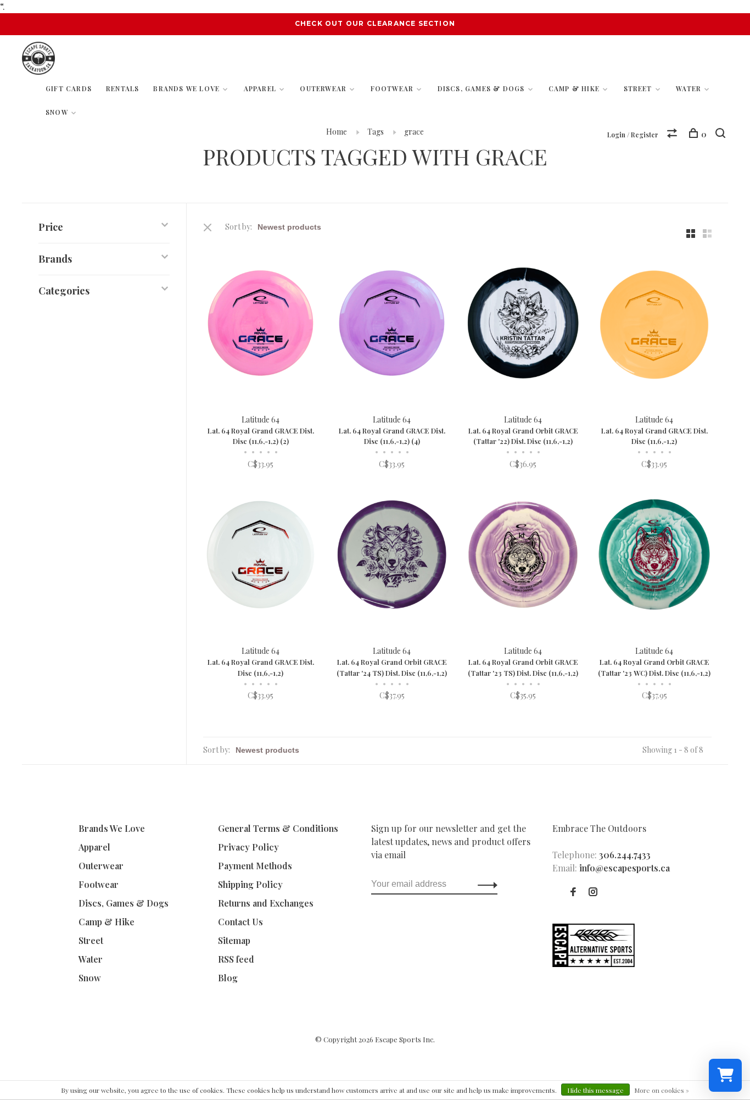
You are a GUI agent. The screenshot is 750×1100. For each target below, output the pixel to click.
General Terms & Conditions (278, 828)
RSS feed (236, 959)
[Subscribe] (484, 884)
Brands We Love (186, 88)
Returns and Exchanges (266, 903)
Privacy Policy (248, 847)
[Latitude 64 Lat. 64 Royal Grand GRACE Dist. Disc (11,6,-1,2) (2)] (260, 324)
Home (336, 131)
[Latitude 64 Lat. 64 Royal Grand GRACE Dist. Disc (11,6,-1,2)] (654, 324)
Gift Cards (69, 88)
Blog (228, 978)
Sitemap (234, 940)
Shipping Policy (250, 884)
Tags (375, 131)
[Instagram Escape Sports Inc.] (593, 892)
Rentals (122, 88)
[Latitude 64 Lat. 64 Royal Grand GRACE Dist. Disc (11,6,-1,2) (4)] (391, 324)
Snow (57, 112)
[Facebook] (573, 892)
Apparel (260, 88)
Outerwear (323, 88)
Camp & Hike (574, 88)
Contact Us (240, 921)
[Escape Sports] (593, 963)
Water (688, 88)
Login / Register (632, 134)
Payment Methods (255, 865)
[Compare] (673, 134)
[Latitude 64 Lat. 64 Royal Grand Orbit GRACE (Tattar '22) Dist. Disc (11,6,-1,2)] (523, 324)
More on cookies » (661, 1090)
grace (414, 131)
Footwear (392, 88)
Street (638, 88)
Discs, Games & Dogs (481, 88)
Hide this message (595, 1090)
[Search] (721, 134)
